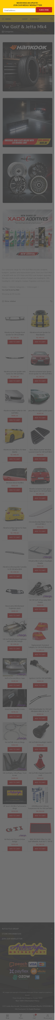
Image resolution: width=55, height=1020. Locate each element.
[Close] (52, 3)
